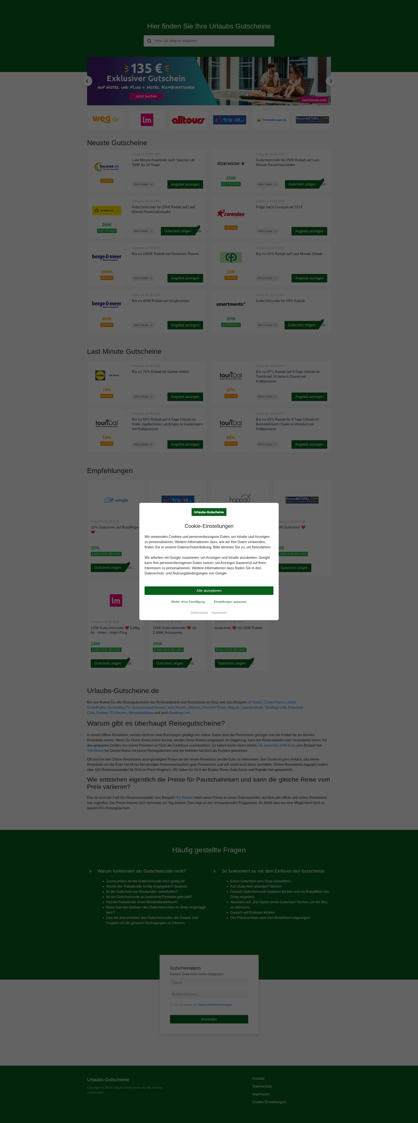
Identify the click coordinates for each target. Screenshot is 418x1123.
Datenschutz (199, 612)
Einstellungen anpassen (230, 601)
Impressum (219, 612)
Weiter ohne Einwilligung (188, 601)
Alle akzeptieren (209, 591)
